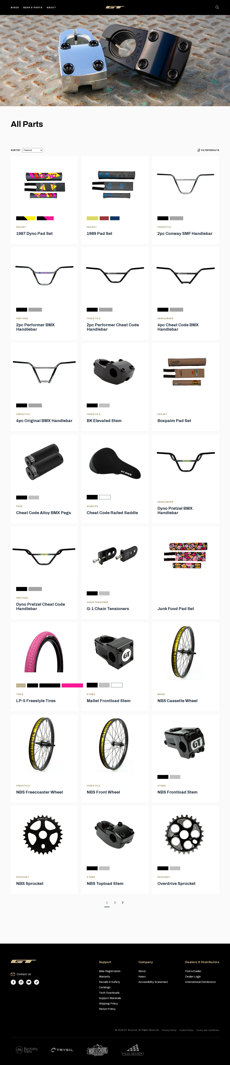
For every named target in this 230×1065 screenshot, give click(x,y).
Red (104, 218)
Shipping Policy (108, 1003)
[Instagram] (21, 982)
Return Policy (107, 1009)
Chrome (176, 218)
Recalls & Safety (109, 982)
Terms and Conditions (207, 1030)
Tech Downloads (109, 992)
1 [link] (107, 902)
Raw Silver (175, 777)
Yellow (92, 218)
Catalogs (105, 987)
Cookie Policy (186, 1030)
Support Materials (110, 998)
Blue (115, 218)
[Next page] (123, 902)
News (142, 976)
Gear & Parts (33, 7)
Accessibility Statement (153, 982)
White (105, 497)
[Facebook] (13, 982)
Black (162, 218)
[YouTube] (28, 982)
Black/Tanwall (49, 685)
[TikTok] (36, 982)
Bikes (15, 7)
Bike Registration (109, 971)
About (51, 7)
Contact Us (24, 974)
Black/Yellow (26, 218)
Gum (21, 685)
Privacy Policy (169, 1030)
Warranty (104, 976)
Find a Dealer (193, 971)
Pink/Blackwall (72, 685)
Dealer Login (193, 976)
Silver (104, 405)
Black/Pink (45, 218)
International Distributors (200, 982)
